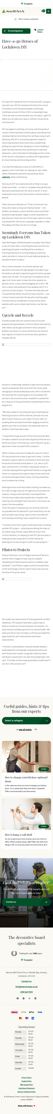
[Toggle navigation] (48, 11)
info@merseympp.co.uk (27, 987)
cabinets (6, 177)
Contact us (26, 981)
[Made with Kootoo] (26, 1105)
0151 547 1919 (26, 992)
